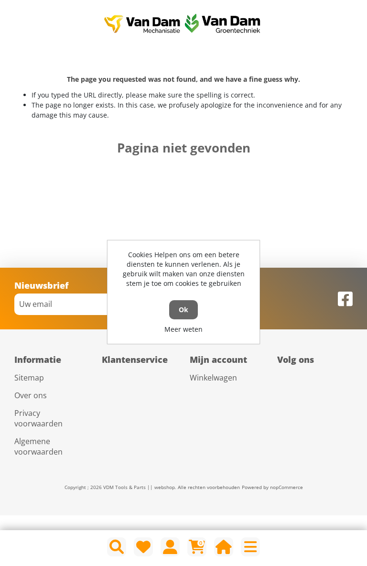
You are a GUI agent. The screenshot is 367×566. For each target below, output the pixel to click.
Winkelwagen (213, 377)
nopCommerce (286, 487)
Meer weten (183, 329)
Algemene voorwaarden (38, 446)
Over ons (30, 395)
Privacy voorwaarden (38, 418)
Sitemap (29, 377)
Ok (183, 309)
